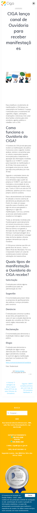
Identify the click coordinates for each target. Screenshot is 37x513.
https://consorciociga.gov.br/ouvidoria (18, 362)
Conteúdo (18, 8)
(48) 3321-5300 (18, 437)
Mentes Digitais (19, 371)
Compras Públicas (17, 462)
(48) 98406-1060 (18, 442)
